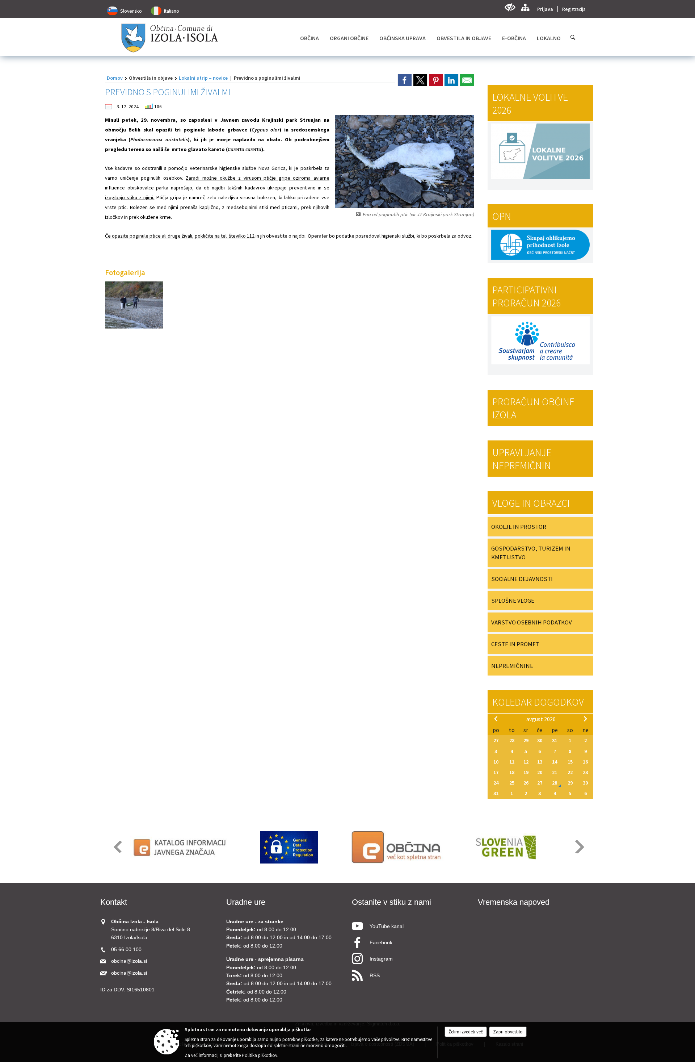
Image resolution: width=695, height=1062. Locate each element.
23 (585, 772)
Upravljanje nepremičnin (521, 459)
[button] (117, 846)
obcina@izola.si (129, 961)
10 (495, 761)
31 (554, 740)
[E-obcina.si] (397, 847)
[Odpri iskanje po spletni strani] (573, 37)
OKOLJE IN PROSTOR (518, 527)
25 (511, 782)
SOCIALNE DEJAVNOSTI (522, 579)
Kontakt (113, 902)
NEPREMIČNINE (512, 666)
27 (495, 740)
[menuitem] (309, 38)
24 (495, 782)
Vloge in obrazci (531, 503)
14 (554, 761)
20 (539, 772)
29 (525, 740)
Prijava (545, 9)
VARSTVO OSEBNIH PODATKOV (531, 622)
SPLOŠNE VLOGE (512, 601)
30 (539, 740)
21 (554, 772)
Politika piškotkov (259, 1055)
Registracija (574, 9)
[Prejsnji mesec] (496, 719)
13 (539, 761)
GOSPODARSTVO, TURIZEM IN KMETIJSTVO (530, 552)
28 (511, 740)
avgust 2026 (541, 719)
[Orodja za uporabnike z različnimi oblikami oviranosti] (509, 7)
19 (525, 772)
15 (570, 761)
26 (525, 782)
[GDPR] (289, 847)
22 (570, 772)
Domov (115, 78)
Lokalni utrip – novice (203, 78)
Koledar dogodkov (538, 701)
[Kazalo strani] (525, 7)
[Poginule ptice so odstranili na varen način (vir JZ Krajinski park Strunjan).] (134, 305)
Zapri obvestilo (508, 1032)
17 (495, 772)
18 (511, 772)
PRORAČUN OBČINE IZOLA (533, 408)
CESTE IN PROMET (515, 644)
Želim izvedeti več (465, 1032)
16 (585, 761)
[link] (404, 80)
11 (511, 761)
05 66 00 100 (126, 949)
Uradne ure (245, 902)
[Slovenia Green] (505, 847)
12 (525, 761)
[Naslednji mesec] (585, 719)
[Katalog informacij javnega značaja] (181, 847)
